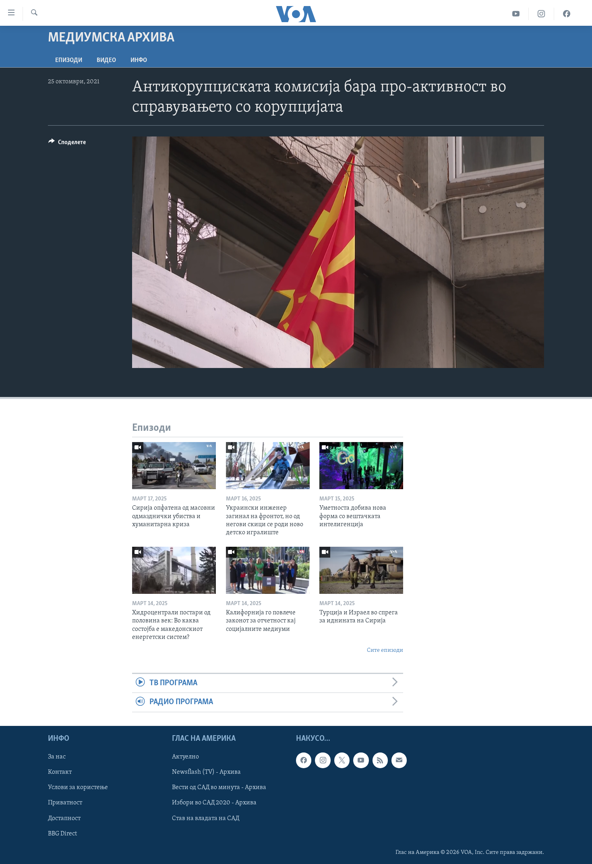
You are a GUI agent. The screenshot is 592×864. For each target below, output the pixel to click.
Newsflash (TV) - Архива (206, 772)
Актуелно (185, 757)
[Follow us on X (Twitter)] (342, 760)
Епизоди (68, 60)
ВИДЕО (106, 60)
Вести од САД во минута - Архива (219, 787)
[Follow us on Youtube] (360, 760)
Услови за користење (78, 787)
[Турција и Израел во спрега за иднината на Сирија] (361, 570)
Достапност (64, 818)
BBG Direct (62, 833)
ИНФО (138, 60)
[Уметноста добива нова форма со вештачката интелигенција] (361, 465)
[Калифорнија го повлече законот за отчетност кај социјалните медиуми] (268, 570)
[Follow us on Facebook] (303, 760)
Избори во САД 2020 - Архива (214, 803)
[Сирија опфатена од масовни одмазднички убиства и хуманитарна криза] (174, 465)
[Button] (67, 144)
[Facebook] (566, 14)
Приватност (65, 803)
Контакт (60, 772)
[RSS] (380, 760)
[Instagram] (541, 14)
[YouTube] (516, 14)
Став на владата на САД (205, 818)
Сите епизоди (385, 650)
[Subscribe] (399, 760)
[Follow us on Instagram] (322, 760)
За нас (57, 757)
